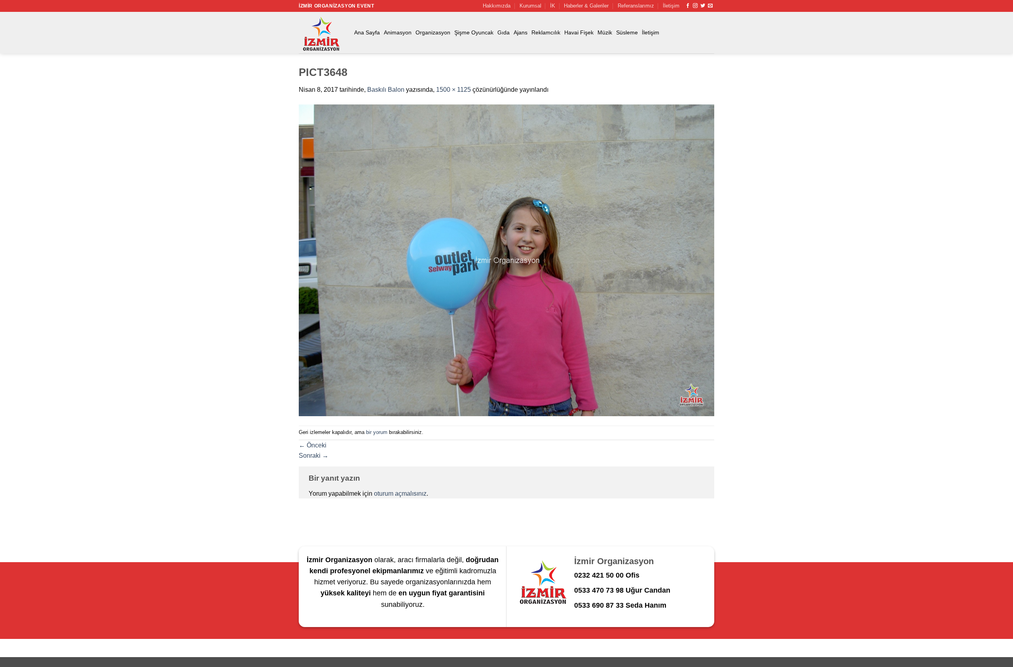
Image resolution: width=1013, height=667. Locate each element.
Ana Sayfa (367, 32)
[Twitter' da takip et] (702, 6)
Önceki (312, 445)
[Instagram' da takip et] (695, 6)
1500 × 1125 (453, 89)
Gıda (503, 32)
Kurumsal (530, 6)
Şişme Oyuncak (473, 32)
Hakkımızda (496, 6)
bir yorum (376, 432)
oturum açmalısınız (400, 493)
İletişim (671, 6)
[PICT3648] (506, 259)
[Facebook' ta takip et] (687, 6)
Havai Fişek (579, 32)
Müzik (605, 32)
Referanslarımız (636, 6)
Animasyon (398, 32)
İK (552, 6)
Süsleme (627, 32)
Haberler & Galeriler (586, 6)
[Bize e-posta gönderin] (710, 6)
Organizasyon (432, 32)
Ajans (520, 32)
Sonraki (313, 455)
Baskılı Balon (385, 89)
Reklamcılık (545, 32)
